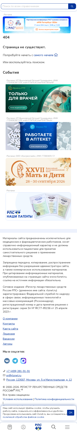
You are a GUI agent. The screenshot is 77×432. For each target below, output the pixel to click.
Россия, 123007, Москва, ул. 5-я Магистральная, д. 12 (39, 380)
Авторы (7, 344)
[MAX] (23, 361)
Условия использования (18, 399)
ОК (71, 412)
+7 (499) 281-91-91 (18, 371)
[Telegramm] (15, 361)
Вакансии (9, 339)
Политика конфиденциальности (54, 399)
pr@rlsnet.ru (13, 375)
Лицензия (9, 334)
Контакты (9, 323)
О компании (10, 318)
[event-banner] (38, 172)
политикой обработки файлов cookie (23, 417)
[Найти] (72, 6)
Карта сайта (10, 328)
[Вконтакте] (7, 361)
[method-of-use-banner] (37, 25)
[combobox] (34, 6)
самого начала (44, 55)
